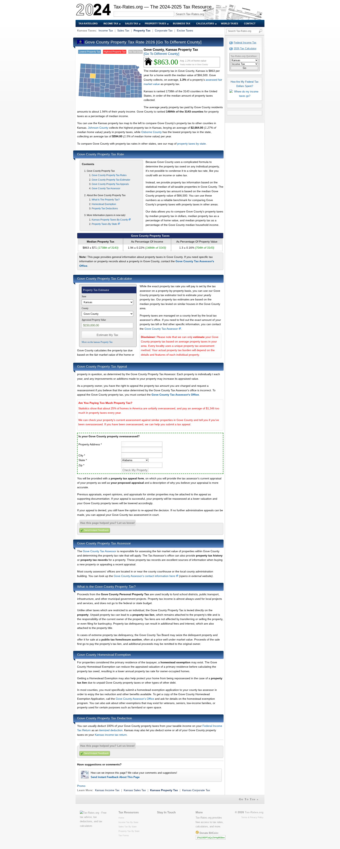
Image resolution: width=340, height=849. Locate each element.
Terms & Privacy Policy (252, 817)
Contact (249, 23)
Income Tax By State (128, 822)
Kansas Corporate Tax (196, 790)
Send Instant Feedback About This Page (115, 777)
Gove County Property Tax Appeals (110, 184)
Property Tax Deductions (105, 208)
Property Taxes (155, 23)
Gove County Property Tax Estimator (111, 179)
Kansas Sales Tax (135, 790)
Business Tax (181, 23)
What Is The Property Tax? (106, 199)
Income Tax (110, 23)
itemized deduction (111, 730)
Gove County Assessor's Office (135, 698)
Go (244, 67)
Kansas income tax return (111, 734)
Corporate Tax (164, 30)
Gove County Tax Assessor (106, 188)
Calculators (205, 23)
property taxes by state (191, 143)
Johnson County (98, 127)
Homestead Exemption (104, 204)
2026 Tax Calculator (245, 48)
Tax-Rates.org (88, 23)
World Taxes (229, 23)
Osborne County (151, 132)
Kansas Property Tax (164, 790)
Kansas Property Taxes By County (110, 219)
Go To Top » (249, 799)
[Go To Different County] (178, 42)
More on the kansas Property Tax (97, 342)
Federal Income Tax (245, 42)
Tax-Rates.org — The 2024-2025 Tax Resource (163, 6)
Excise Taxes (185, 30)
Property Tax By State (129, 831)
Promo (81, 785)
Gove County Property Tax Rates (109, 175)
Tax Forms (123, 835)
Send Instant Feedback (96, 530)
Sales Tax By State (127, 826)
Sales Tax (131, 23)
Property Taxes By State (105, 224)
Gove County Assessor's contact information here (145, 576)
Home (121, 818)
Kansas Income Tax (107, 790)
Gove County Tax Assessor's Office (175, 394)
